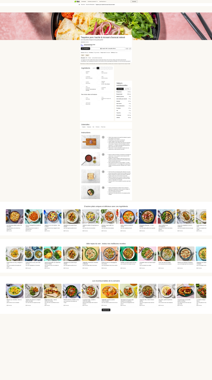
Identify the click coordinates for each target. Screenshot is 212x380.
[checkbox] (81, 42)
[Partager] (130, 48)
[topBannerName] (106, 9)
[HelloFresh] (77, 1)
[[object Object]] (127, 48)
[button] (98, 68)
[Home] (79, 4)
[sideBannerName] (123, 72)
